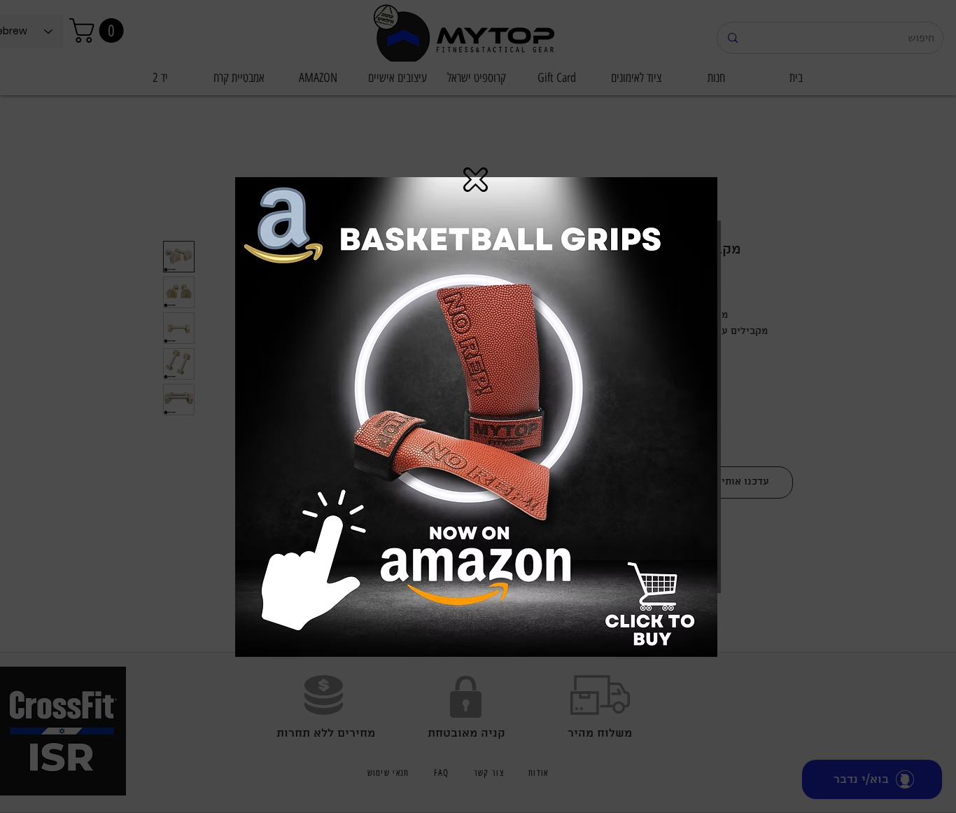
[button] (475, 179)
